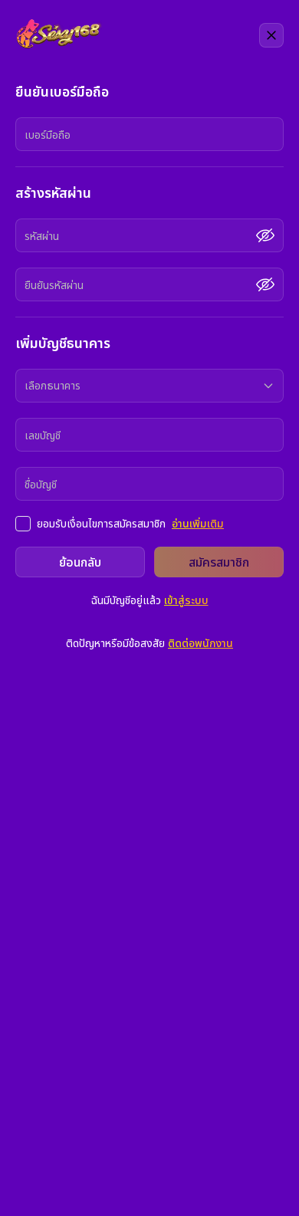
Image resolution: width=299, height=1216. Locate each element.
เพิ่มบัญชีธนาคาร (62, 343)
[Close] (271, 35)
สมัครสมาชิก (219, 562)
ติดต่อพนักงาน (200, 642)
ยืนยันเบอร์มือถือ (62, 92)
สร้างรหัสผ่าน (53, 193)
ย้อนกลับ (80, 562)
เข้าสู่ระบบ (186, 599)
